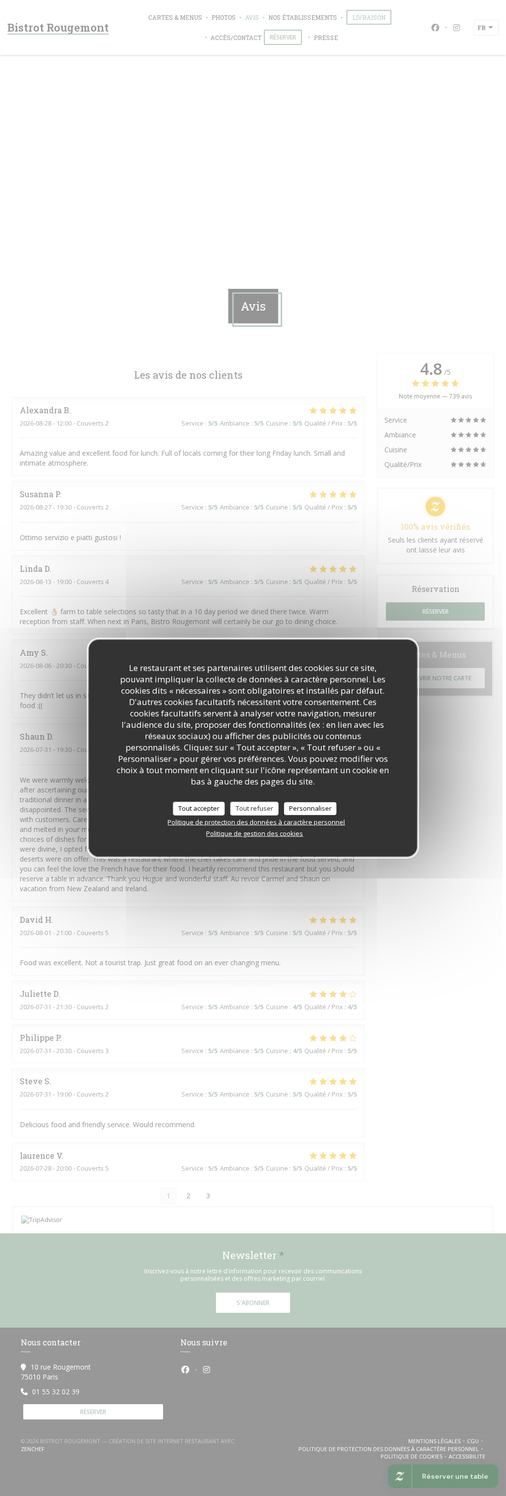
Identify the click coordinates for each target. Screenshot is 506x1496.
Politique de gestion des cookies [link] (254, 832)
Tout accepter (198, 808)
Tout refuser (254, 808)
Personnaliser (310, 808)
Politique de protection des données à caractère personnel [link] (256, 821)
